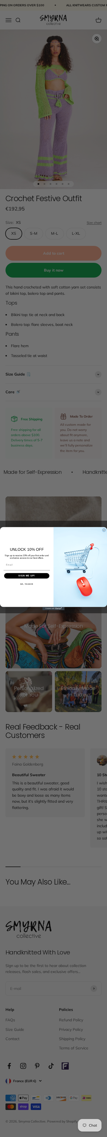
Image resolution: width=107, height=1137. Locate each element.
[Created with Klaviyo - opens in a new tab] (53, 608)
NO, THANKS (26, 584)
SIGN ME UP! (26, 576)
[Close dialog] (104, 530)
